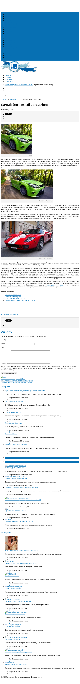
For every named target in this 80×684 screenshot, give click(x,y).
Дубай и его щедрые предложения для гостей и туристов (25, 391)
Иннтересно (6, 532)
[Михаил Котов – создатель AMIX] (4, 377)
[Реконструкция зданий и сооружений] (14, 650)
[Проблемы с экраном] (16, 637)
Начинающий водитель (13, 297)
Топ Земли (8, 20)
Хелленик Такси (11, 434)
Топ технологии (10, 28)
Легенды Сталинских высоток (16, 445)
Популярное (9, 462)
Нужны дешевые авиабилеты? (16, 664)
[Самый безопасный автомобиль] (27, 202)
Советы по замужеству (13, 412)
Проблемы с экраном (12, 639)
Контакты (8, 79)
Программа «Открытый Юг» (15, 401)
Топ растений (10, 18)
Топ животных (10, 16)
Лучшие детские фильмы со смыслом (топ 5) (21, 563)
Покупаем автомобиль (13, 295)
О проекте (8, 77)
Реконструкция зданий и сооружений (18, 652)
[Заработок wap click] (10, 574)
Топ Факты (9, 31)
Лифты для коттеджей (13, 588)
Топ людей (9, 13)
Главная (8, 75)
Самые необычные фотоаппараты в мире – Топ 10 (23, 500)
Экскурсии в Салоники (13, 423)
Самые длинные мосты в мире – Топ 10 (19, 521)
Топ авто (8, 29)
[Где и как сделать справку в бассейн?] (12, 599)
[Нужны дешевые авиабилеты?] (10, 663)
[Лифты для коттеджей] (13, 587)
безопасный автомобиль (9, 314)
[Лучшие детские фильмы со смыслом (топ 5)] (9, 561)
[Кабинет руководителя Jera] (15, 466)
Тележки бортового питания (15, 614)
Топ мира (8, 22)
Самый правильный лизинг (15, 298)
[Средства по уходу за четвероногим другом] (17, 381)
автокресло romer (55, 285)
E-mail (3, 344)
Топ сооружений (11, 24)
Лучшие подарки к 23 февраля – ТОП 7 (19, 85)
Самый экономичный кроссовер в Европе (20, 300)
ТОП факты (9, 458)
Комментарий (6, 363)
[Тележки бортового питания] (16, 612)
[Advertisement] (39, 5)
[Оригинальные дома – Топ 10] (6, 509)
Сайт (2, 347)
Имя (3, 340)
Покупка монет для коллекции (16, 478)
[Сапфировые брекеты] (13, 625)
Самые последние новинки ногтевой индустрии (22, 487)
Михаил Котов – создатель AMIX (13, 379)
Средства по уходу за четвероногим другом (16, 382)
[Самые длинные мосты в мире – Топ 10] (8, 519)
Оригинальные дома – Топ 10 (15, 510)
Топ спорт (8, 26)
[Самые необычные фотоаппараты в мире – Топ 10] (17, 498)
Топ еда (7, 14)
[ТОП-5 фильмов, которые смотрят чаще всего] (11, 549)
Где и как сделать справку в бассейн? (18, 601)
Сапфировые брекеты (12, 626)
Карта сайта (9, 81)
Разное (7, 33)
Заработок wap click (12, 576)
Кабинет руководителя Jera (14, 467)
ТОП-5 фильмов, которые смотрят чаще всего (21, 550)
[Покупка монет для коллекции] (16, 476)
